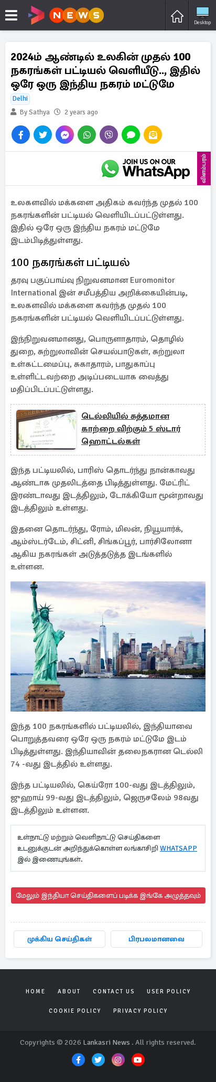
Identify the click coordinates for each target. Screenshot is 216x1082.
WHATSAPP (178, 848)
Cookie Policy (75, 1010)
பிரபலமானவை (156, 939)
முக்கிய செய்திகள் (59, 939)
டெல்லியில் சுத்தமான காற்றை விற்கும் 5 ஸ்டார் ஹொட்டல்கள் (130, 429)
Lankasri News (106, 1042)
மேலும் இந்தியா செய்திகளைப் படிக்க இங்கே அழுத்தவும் (108, 895)
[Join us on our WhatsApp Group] (145, 168)
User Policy (169, 991)
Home (36, 991)
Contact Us (114, 991)
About (69, 991)
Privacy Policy (140, 1010)
